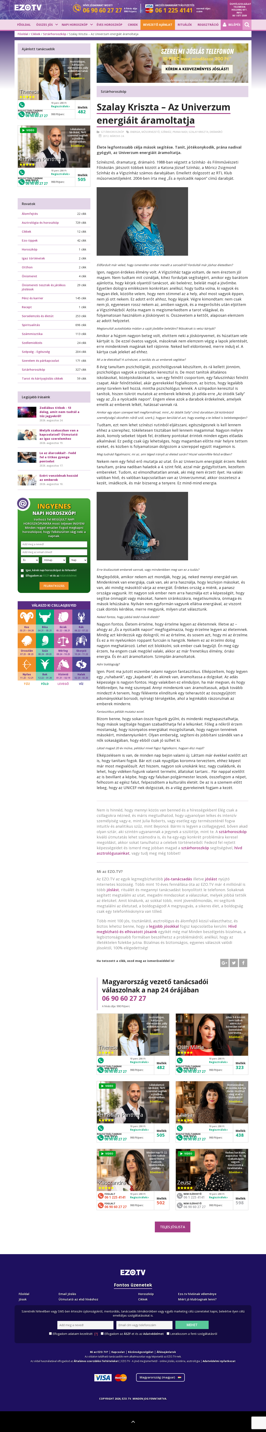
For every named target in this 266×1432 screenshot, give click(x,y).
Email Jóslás (67, 1294)
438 (240, 1135)
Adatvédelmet (68, 575)
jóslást (211, 878)
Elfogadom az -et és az (51, 575)
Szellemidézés (32, 343)
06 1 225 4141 (115, 1197)
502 (161, 1202)
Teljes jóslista (172, 1227)
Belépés (234, 25)
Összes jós (44, 25)
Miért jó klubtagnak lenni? (197, 1299)
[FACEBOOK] (243, 963)
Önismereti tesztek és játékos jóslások (43, 287)
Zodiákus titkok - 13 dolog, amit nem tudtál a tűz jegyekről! (59, 412)
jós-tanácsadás (178, 878)
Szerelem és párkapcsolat (40, 361)
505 (161, 1135)
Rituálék (185, 25)
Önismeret (29, 276)
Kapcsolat (118, 1352)
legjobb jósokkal (164, 926)
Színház (166, 132)
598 (240, 1202)
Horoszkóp (29, 249)
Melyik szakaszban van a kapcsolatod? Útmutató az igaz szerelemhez (58, 434)
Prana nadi (180, 132)
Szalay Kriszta (198, 132)
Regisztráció (208, 25)
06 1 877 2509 (239, 15)
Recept (27, 307)
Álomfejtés (30, 214)
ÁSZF (46, 575)
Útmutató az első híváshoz (78, 1299)
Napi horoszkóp (75, 25)
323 (240, 1067)
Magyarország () (158, 1377)
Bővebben (156, 1034)
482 (161, 1067)
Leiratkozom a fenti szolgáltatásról (193, 1334)
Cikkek (133, 25)
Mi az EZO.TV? (99, 1352)
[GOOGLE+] (224, 963)
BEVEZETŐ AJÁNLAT (157, 25)
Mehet (192, 1325)
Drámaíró (216, 132)
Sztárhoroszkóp (54, 34)
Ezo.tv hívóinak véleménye (197, 1294)
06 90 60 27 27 (124, 998)
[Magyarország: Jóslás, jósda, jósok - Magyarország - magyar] (28, 7)
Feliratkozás (54, 586)
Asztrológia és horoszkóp (40, 223)
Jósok (23, 1299)
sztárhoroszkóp (233, 831)
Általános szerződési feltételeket (96, 1361)
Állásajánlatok (166, 1352)
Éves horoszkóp (109, 25)
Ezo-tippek (30, 240)
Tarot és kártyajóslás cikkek (42, 378)
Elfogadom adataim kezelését (75, 1334)
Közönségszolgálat (140, 1352)
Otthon (27, 267)
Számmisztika (32, 334)
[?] (96, 1334)
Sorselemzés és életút (38, 316)
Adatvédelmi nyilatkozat (219, 1361)
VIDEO (109, 1086)
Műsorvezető (151, 132)
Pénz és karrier (32, 298)
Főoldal (24, 25)
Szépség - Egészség (36, 352)
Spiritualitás (31, 325)
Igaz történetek (33, 258)
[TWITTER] (234, 963)
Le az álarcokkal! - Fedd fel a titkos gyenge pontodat (57, 457)
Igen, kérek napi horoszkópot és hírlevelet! (51, 570)
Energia (135, 132)
